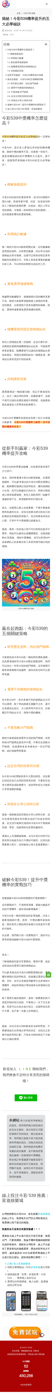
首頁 (19, 13)
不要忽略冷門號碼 (19, 92)
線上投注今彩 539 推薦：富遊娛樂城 (24, 109)
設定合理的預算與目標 (22, 96)
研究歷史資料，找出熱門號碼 (24, 83)
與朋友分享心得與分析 (21, 100)
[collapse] (46, 44)
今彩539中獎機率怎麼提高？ (20, 49)
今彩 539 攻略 (29, 13)
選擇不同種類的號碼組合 (22, 87)
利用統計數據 (17, 58)
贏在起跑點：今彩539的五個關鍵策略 (25, 79)
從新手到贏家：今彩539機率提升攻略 (25, 75)
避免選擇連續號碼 (19, 62)
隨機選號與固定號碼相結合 (24, 66)
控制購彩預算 (17, 71)
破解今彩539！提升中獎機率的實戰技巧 (27, 104)
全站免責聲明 (25, 1385)
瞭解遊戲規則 (16, 54)
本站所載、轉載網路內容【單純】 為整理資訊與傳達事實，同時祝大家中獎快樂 (26, 1352)
